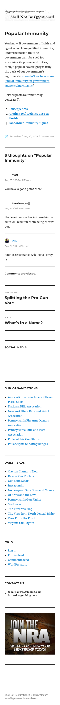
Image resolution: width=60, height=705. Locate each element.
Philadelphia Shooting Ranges (28, 444)
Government (48, 136)
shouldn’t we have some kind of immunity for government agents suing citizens (29, 81)
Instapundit (16, 485)
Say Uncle (14, 504)
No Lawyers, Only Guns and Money (31, 490)
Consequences (18, 109)
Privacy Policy (40, 695)
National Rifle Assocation (25, 406)
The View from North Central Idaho (31, 513)
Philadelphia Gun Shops (24, 439)
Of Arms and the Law (22, 495)
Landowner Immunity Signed (28, 123)
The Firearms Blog (20, 509)
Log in (12, 550)
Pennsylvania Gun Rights (24, 499)
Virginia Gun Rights (21, 523)
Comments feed (18, 559)
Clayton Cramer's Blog (23, 471)
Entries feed (16, 555)
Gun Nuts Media (18, 480)
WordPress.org (17, 564)
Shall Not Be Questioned (17, 695)
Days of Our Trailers (21, 476)
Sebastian (15, 136)
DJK (14, 240)
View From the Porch (22, 518)
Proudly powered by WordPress (21, 698)
